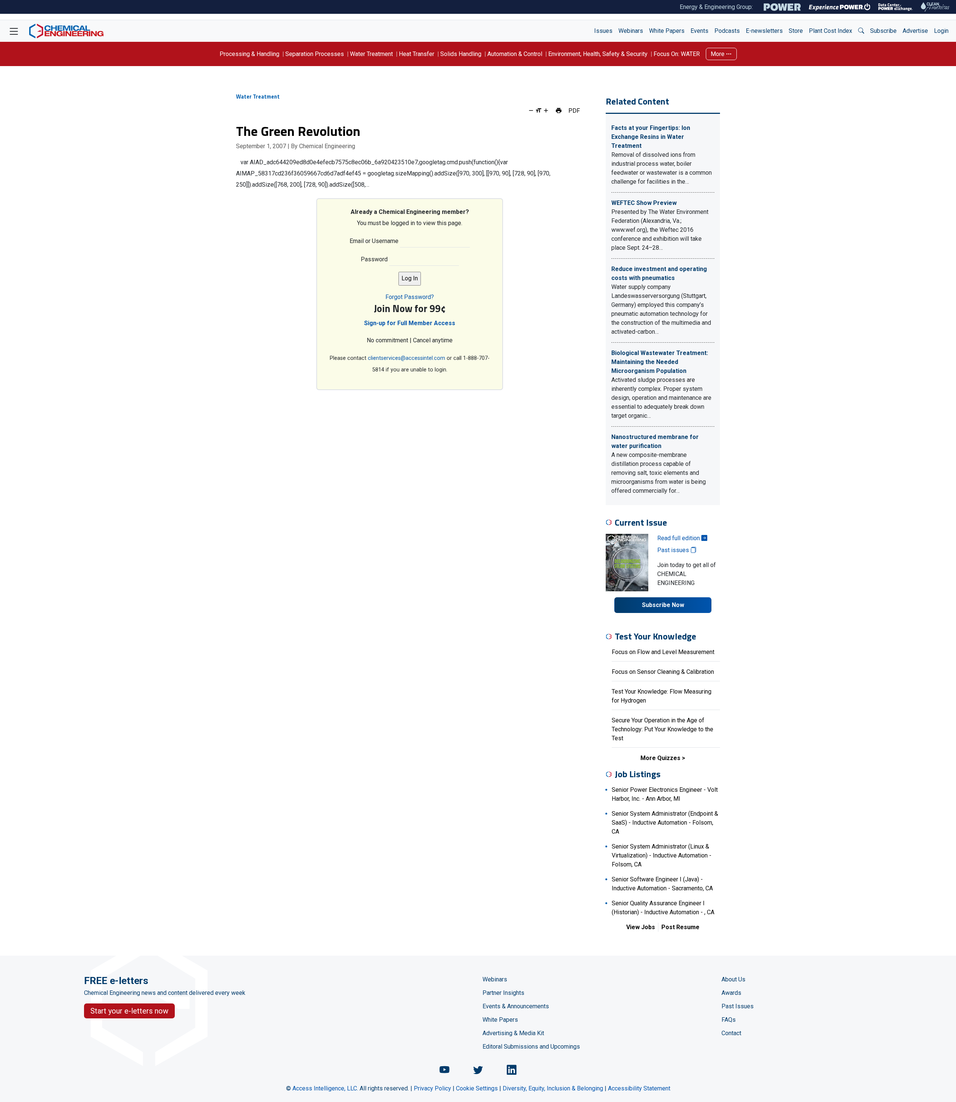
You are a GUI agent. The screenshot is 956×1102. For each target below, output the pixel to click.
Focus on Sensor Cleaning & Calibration (663, 671)
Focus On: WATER (677, 53)
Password (374, 259)
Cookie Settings (477, 1088)
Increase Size (546, 110)
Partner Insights (503, 992)
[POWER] (782, 7)
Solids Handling (460, 53)
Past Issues (737, 1006)
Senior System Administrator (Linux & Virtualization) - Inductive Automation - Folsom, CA (661, 855)
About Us (733, 979)
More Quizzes (660, 758)
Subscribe (883, 30)
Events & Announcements (515, 1006)
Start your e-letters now (129, 1010)
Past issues (673, 550)
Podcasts (727, 30)
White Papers (667, 30)
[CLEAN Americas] (935, 7)
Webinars (630, 30)
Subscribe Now (663, 604)
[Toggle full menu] (13, 31)
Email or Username (374, 241)
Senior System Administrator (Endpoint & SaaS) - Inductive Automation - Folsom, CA (665, 822)
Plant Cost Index (830, 30)
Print (558, 110)
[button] (861, 31)
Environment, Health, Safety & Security (598, 53)
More (718, 53)
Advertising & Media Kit (513, 1033)
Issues (603, 30)
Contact (731, 1033)
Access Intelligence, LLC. (325, 1088)
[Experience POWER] (839, 7)
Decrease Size (531, 110)
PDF (574, 110)
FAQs (728, 1019)
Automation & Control (514, 53)
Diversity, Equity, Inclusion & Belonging (553, 1088)
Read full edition (679, 538)
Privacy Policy (432, 1088)
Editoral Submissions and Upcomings (531, 1046)
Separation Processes (314, 53)
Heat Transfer (416, 53)
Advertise (915, 30)
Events (699, 30)
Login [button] (941, 30)
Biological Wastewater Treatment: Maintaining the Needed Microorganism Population (659, 361)
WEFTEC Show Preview (644, 202)
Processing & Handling (249, 53)
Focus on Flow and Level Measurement (663, 652)
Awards (731, 992)
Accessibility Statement (639, 1088)
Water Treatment (371, 53)
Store (796, 30)
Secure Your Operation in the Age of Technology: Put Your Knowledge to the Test (662, 729)
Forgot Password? (409, 297)
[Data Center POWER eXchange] (895, 7)
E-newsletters (764, 30)
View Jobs (640, 927)
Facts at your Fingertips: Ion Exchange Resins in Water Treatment (650, 136)
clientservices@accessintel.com (406, 358)
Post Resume (680, 927)
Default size (538, 110)
